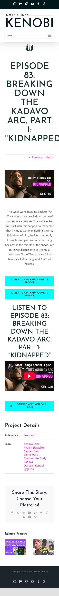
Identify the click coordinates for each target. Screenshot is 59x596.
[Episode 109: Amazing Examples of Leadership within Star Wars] (43, 547)
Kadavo (28, 462)
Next (48, 157)
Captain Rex (31, 451)
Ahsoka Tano (32, 444)
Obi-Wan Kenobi (34, 465)
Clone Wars (31, 454)
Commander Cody (35, 458)
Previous (37, 157)
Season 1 (29, 435)
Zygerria (29, 469)
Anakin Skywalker (34, 447)
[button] (7, 547)
